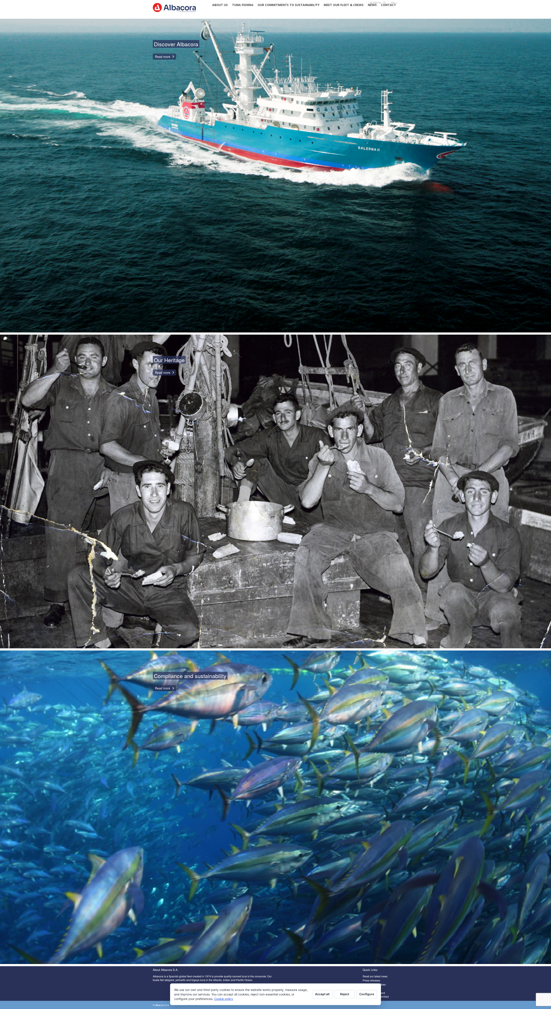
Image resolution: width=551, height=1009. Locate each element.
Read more (162, 56)
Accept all (322, 994)
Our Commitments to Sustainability (288, 5)
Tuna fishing (242, 5)
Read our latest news (375, 976)
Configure (366, 994)
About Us (220, 5)
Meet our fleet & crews (344, 5)
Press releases (371, 980)
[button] (394, 3)
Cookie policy (223, 999)
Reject (344, 994)
